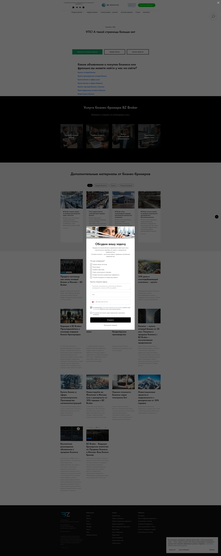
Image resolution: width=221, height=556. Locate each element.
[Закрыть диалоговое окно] (218, 3)
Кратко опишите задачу (98, 282)
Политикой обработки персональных (113, 307)
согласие (95, 309)
